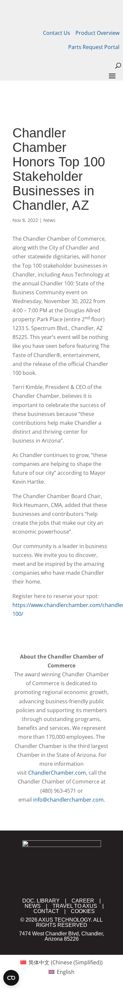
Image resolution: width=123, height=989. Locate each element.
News (49, 220)
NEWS (33, 906)
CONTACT (46, 911)
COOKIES (83, 911)
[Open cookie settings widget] (11, 978)
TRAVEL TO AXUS (74, 906)
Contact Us (56, 32)
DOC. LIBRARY (41, 901)
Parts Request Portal (93, 47)
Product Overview (97, 32)
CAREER (83, 901)
